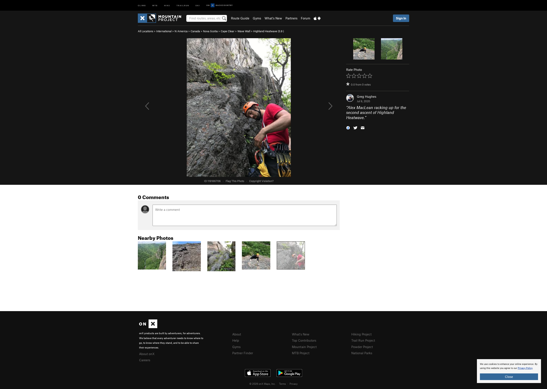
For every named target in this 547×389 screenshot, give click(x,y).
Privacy (294, 383)
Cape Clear (227, 31)
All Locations (145, 31)
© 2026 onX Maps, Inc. (262, 383)
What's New (273, 18)
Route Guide (240, 18)
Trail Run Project (363, 340)
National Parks (361, 353)
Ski (198, 5)
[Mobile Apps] (317, 18)
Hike (167, 5)
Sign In (401, 18)
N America (181, 31)
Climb (142, 5)
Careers (144, 360)
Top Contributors (304, 340)
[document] (509, 371)
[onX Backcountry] (219, 5)
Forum (305, 18)
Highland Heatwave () (268, 31)
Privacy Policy (525, 368)
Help (235, 340)
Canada (195, 31)
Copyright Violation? (261, 181)
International (164, 31)
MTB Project (300, 353)
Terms (282, 383)
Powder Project (362, 347)
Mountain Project (304, 347)
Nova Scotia (210, 31)
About (236, 334)
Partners (291, 18)
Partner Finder (242, 353)
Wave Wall (243, 31)
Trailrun (182, 5)
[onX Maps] (148, 327)
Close (509, 377)
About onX (146, 354)
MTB (155, 5)
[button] (348, 127)
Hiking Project (361, 334)
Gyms (257, 18)
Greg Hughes (366, 96)
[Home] (161, 18)
